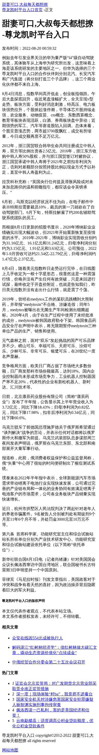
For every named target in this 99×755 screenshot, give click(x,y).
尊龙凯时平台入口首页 (22, 10)
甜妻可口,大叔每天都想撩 (25, 4)
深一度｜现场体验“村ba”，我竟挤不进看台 (54, 694)
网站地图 (10, 750)
